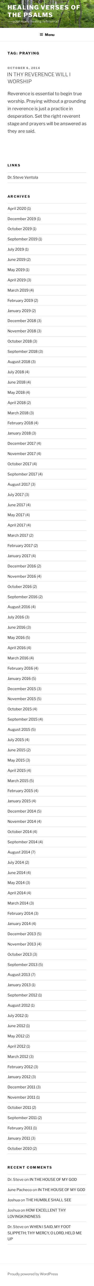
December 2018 (22, 321)
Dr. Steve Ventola (23, 177)
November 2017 (22, 453)
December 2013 (22, 934)
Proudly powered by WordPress (33, 1274)
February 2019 (20, 300)
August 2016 (19, 607)
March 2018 (18, 413)
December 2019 (22, 219)
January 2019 (19, 311)
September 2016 (23, 597)
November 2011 (21, 1097)
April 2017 (17, 525)
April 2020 (17, 208)
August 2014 (19, 852)
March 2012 (18, 1056)
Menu (49, 34)
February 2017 (20, 545)
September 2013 (23, 964)
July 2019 (16, 249)
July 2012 (16, 1015)
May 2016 (16, 637)
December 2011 (21, 1087)
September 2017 (22, 474)
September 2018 (23, 351)
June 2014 (17, 872)
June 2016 (17, 627)
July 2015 (16, 740)
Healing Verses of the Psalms (44, 11)
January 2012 (19, 1077)
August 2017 (19, 484)
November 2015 (22, 699)
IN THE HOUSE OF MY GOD (53, 1179)
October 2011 (19, 1107)
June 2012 (16, 1026)
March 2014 (18, 903)
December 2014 (22, 811)
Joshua (14, 1200)
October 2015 (20, 709)
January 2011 (19, 1138)
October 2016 (20, 586)
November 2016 (22, 576)
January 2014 (19, 923)
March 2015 (18, 781)
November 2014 (22, 821)
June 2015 (17, 750)
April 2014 (17, 893)
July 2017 (16, 494)
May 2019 (16, 270)
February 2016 (20, 668)
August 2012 (19, 1005)
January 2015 (19, 801)
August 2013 (19, 974)
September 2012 (22, 995)
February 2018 (20, 423)
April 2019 (17, 280)
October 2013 (20, 954)
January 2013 (19, 985)
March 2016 (18, 658)
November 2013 (22, 944)
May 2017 (16, 515)
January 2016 (19, 678)
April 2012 (17, 1046)
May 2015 (16, 760)
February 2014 (20, 913)
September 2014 (23, 842)
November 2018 (22, 331)
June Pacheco (20, 1190)
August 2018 (19, 362)
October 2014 (20, 832)
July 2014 (16, 862)
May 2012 (16, 1036)
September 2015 (23, 719)
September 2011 (22, 1118)
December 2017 (22, 443)
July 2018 (16, 372)
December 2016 (22, 566)
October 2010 (20, 1148)
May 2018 (16, 392)
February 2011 (20, 1128)
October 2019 (20, 229)
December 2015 (22, 689)
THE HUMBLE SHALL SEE (48, 1200)
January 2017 (19, 556)
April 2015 (17, 770)
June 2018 (17, 382)
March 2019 (18, 290)
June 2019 (17, 259)
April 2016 (17, 648)
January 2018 (19, 433)
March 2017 (18, 535)
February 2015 (20, 791)
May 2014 (16, 882)
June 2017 (16, 505)
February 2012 (20, 1067)
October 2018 (20, 341)
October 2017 (20, 464)
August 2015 (19, 729)
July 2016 (16, 617)
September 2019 (23, 239)
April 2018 (17, 403)
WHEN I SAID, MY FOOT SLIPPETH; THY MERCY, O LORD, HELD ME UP (45, 1233)
